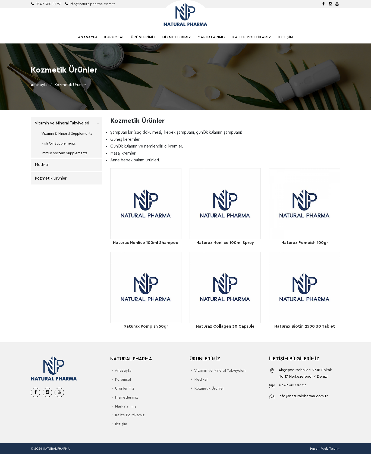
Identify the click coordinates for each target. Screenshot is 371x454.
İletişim (285, 37)
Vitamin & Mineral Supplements (67, 133)
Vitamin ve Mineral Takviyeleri (62, 123)
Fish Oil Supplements (59, 143)
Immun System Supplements (64, 153)
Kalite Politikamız (251, 37)
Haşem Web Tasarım (325, 448)
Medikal (42, 165)
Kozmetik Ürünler (51, 178)
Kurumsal (114, 37)
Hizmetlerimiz (176, 37)
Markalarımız (212, 37)
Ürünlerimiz (143, 37)
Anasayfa (88, 37)
